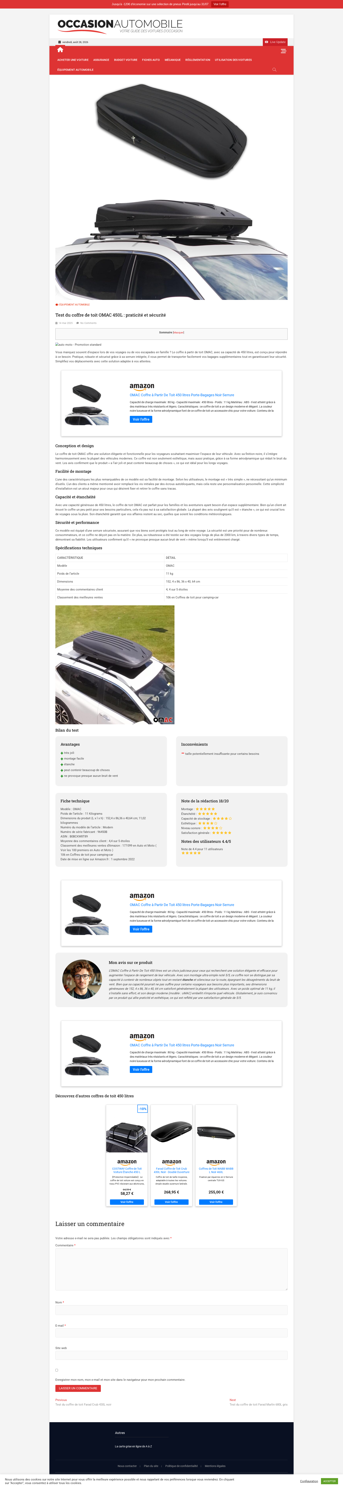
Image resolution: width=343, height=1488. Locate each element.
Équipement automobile (75, 69)
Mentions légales (215, 1466)
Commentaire (65, 1245)
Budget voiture (126, 59)
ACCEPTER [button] (329, 1481)
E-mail (60, 1325)
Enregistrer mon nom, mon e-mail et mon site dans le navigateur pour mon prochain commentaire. (120, 1380)
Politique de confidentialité (181, 1466)
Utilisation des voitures (233, 59)
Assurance (101, 59)
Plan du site (151, 1466)
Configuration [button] (309, 1481)
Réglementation (197, 59)
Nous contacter (127, 1466)
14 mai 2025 (66, 323)
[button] (78, 344)
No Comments (88, 323)
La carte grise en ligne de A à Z (133, 1446)
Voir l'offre (220, 4)
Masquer (178, 332)
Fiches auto (151, 59)
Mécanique (173, 59)
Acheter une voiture (73, 59)
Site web (61, 1348)
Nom (59, 1302)
